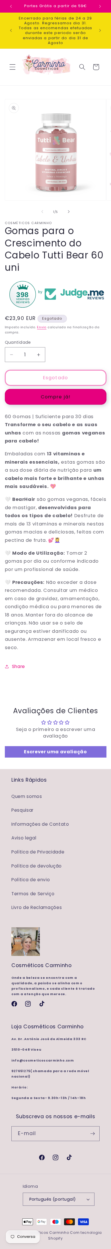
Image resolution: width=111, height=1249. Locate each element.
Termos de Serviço (32, 894)
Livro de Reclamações (36, 907)
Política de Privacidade (37, 852)
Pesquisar (22, 810)
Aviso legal (23, 838)
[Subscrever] (92, 1133)
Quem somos (26, 796)
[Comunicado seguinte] (100, 6)
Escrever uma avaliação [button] (55, 751)
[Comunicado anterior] (11, 6)
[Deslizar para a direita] (68, 211)
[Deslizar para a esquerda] (42, 211)
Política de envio (30, 880)
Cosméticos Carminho (47, 1232)
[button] (12, 67)
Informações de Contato (40, 824)
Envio (41, 327)
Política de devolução (36, 866)
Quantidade (18, 342)
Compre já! (55, 397)
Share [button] (18, 666)
